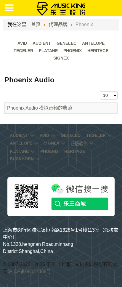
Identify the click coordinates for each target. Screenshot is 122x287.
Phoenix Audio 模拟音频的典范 (39, 107)
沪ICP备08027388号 (29, 271)
